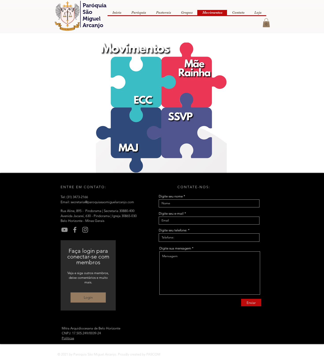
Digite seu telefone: (173, 230)
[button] (266, 22)
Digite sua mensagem (175, 248)
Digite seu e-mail (171, 213)
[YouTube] (64, 230)
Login (88, 297)
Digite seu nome (171, 196)
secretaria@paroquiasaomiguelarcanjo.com (102, 202)
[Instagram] (85, 230)
